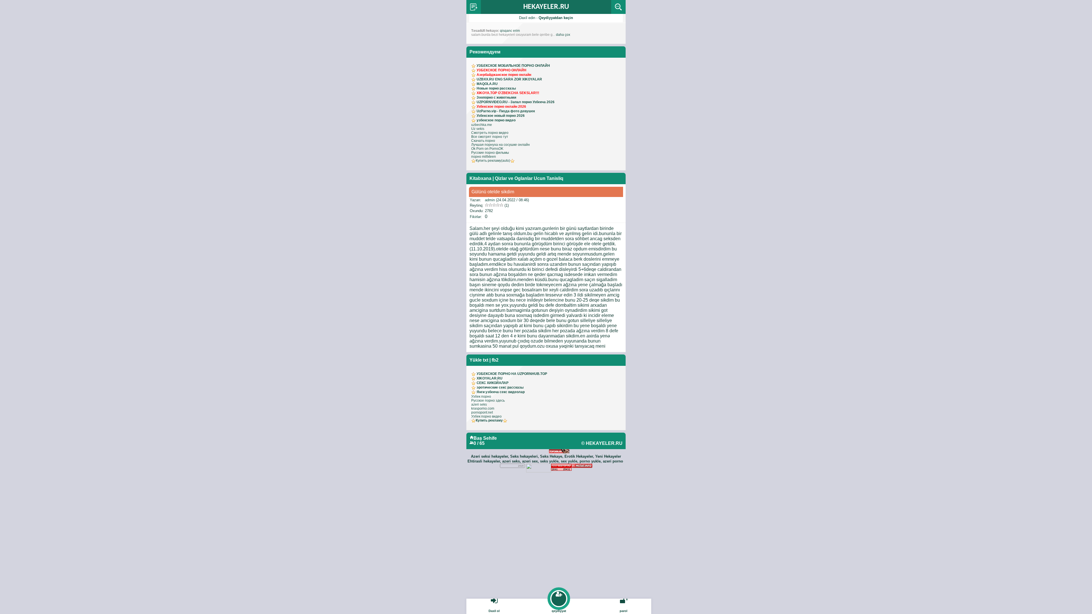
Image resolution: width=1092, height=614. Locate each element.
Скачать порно (483, 141)
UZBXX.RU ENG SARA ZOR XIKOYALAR (509, 79)
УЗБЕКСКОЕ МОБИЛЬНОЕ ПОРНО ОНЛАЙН (513, 66)
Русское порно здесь (488, 401)
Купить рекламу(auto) (493, 161)
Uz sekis (477, 129)
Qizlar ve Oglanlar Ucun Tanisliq (529, 178)
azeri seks (479, 404)
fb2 (495, 360)
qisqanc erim (510, 31)
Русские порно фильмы (490, 153)
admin (490, 200)
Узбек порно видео (486, 416)
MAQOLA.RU (487, 84)
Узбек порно (481, 397)
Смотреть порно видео (489, 133)
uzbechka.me (481, 125)
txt (485, 360)
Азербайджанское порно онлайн (504, 75)
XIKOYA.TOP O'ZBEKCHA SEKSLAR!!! (508, 93)
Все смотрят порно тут (489, 137)
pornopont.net (482, 412)
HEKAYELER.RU (546, 7)
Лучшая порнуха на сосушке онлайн (500, 145)
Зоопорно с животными (496, 97)
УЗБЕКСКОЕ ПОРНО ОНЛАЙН (501, 70)
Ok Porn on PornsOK (487, 149)
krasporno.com (482, 408)
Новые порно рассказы (496, 88)
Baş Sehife (485, 438)
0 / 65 (479, 443)
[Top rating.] (582, 466)
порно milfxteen (483, 157)
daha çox (563, 35)
